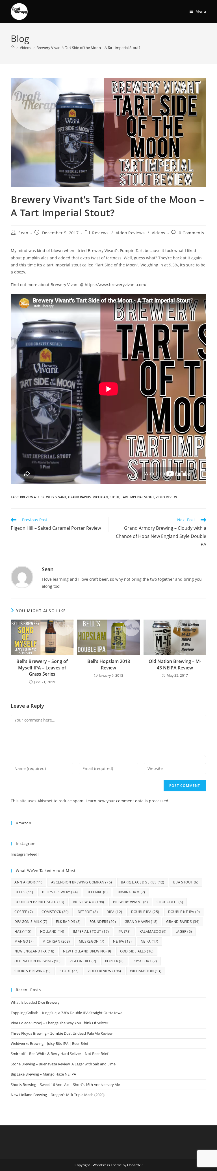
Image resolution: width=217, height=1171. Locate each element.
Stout (115, 497)
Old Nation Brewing (37, 961)
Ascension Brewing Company (81, 882)
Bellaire (97, 892)
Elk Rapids (68, 921)
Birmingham (130, 892)
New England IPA (34, 951)
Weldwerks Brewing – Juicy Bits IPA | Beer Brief (49, 1043)
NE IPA (122, 941)
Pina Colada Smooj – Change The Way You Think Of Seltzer (59, 1022)
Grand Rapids (79, 497)
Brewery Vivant (53, 497)
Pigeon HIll (83, 961)
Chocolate (170, 902)
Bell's (23, 892)
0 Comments (191, 232)
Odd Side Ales (137, 951)
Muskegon (92, 941)
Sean (23, 232)
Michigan (100, 497)
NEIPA (150, 941)
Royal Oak (145, 961)
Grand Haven (141, 921)
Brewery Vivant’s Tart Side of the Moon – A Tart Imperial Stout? (88, 47)
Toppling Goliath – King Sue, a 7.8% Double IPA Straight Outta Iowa (66, 1012)
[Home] (12, 47)
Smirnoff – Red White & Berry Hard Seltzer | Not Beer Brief (59, 1053)
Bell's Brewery (60, 892)
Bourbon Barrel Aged (39, 902)
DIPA (114, 911)
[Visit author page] (22, 576)
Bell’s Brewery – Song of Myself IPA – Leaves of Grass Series (42, 667)
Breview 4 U (29, 497)
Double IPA (145, 911)
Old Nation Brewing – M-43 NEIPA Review (175, 664)
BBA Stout (185, 882)
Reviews (100, 232)
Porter (114, 961)
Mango (24, 941)
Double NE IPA (184, 911)
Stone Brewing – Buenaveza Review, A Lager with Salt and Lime (63, 1064)
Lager (183, 931)
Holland (52, 931)
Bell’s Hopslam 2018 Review (108, 664)
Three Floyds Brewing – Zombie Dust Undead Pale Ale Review (61, 1033)
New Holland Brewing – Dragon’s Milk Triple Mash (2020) (58, 1094)
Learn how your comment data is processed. (128, 800)
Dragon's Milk (30, 921)
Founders (103, 921)
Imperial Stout (91, 931)
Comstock (55, 911)
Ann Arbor (28, 882)
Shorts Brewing (32, 971)
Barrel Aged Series (142, 882)
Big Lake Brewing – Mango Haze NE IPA (43, 1074)
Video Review (166, 497)
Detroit (88, 911)
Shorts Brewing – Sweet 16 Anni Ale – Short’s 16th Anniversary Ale (65, 1084)
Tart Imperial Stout (137, 497)
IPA (124, 931)
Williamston (145, 971)
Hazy (22, 931)
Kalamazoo (153, 931)
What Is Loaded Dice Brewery (35, 1002)
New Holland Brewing (87, 951)
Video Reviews (130, 232)
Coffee (23, 911)
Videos (158, 232)
